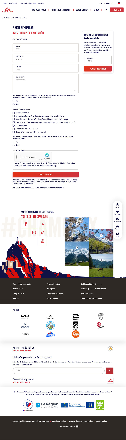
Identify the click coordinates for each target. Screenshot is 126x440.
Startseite (5, 17)
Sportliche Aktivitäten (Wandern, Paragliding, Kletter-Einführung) (42, 119)
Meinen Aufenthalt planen (61, 9)
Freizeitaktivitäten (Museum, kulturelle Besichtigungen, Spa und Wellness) (45, 122)
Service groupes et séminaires (93, 289)
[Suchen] (106, 9)
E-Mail (18, 67)
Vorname (19, 56)
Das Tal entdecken (39, 9)
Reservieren (117, 9)
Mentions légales (59, 421)
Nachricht (20, 77)
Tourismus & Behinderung (91, 298)
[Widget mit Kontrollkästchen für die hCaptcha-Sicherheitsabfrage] (33, 157)
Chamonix (23, 3)
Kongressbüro (18, 294)
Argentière (32, 3)
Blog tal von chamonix (22, 284)
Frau (17, 39)
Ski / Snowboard (22, 113)
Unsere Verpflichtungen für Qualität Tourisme (31, 421)
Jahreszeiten (105, 3)
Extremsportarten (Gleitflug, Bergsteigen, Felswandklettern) (40, 116)
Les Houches (13, 3)
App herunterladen (21, 382)
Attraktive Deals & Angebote (27, 129)
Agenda (96, 9)
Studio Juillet (101, 421)
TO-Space (51, 289)
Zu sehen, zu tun (82, 9)
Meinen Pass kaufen (22, 350)
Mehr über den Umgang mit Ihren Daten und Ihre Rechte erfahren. (39, 187)
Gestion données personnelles (81, 421)
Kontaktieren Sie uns (19, 17)
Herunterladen (87, 294)
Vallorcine (40, 3)
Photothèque (52, 298)
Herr (25, 39)
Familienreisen (21, 126)
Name (18, 46)
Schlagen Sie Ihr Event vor (91, 284)
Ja (17, 101)
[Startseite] (7, 10)
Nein (17, 104)
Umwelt (16, 298)
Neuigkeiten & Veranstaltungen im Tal (31, 132)
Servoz (5, 3)
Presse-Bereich (53, 284)
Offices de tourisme (55, 294)
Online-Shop (18, 289)
